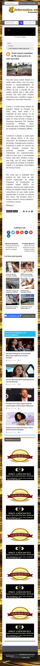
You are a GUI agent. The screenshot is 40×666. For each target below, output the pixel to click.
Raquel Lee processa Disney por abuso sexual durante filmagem (19, 428)
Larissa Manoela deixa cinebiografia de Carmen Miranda (20, 380)
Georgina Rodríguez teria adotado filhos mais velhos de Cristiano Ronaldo (18, 355)
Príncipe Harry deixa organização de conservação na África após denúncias (19, 404)
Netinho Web (26, 657)
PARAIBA (10, 46)
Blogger (24, 37)
